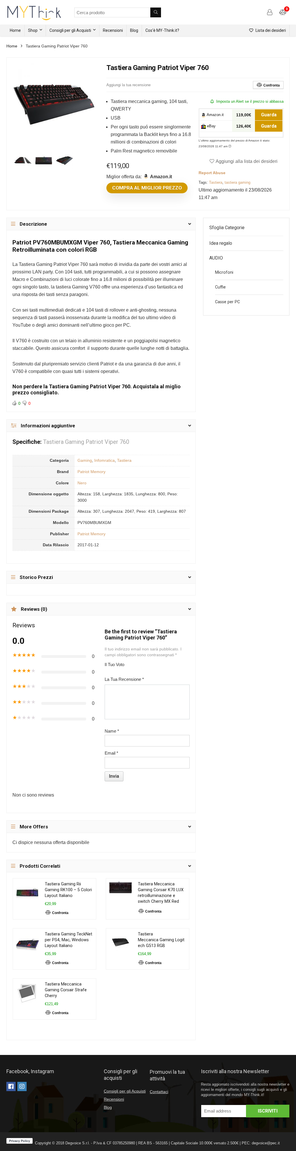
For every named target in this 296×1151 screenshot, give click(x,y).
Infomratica (104, 460)
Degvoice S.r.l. (77, 1143)
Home (15, 30)
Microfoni (224, 272)
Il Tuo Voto (114, 664)
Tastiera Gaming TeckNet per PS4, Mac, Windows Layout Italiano (68, 940)
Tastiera (215, 182)
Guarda (269, 114)
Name (112, 731)
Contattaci (159, 1091)
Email (111, 753)
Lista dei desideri (270, 30)
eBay (211, 126)
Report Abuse (212, 172)
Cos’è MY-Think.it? (162, 30)
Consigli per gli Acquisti (70, 30)
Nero (81, 483)
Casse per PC (227, 301)
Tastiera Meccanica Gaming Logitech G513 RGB (161, 940)
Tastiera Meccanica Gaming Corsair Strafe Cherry (66, 990)
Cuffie (220, 287)
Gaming (84, 460)
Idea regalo (220, 243)
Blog (134, 30)
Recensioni (113, 30)
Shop (33, 30)
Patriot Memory (91, 471)
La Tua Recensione (124, 679)
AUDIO (216, 258)
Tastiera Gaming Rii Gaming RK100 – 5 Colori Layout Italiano (68, 890)
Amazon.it (215, 115)
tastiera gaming (237, 182)
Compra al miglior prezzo (147, 188)
